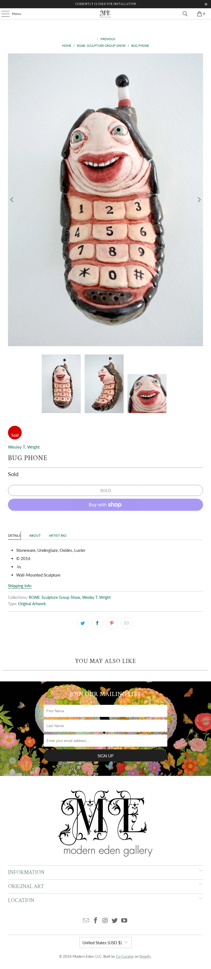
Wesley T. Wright (24, 446)
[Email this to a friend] (127, 623)
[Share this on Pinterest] (112, 623)
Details (14, 535)
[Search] (185, 13)
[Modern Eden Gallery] (105, 13)
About (35, 535)
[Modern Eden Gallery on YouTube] (124, 921)
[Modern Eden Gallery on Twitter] (115, 921)
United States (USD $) (102, 942)
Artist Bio (57, 535)
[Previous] (12, 199)
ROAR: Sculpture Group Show (54, 597)
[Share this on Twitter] (83, 623)
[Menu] (2, 13)
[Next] (199, 199)
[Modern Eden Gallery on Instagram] (105, 921)
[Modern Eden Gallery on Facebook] (95, 921)
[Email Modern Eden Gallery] (86, 921)
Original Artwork (32, 604)
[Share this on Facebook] (97, 623)
